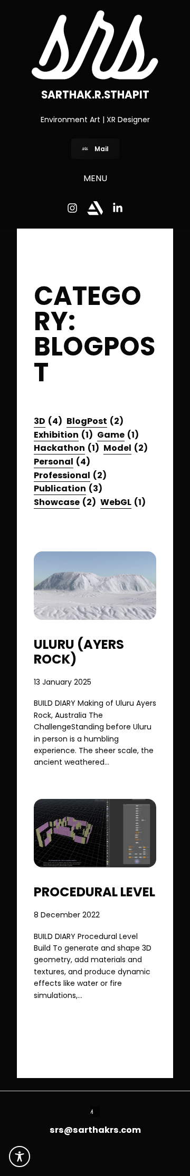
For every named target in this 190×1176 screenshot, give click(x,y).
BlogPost (95, 421)
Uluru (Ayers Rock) (79, 652)
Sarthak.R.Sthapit (95, 94)
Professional (70, 475)
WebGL (123, 502)
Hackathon (66, 448)
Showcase (65, 502)
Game (118, 435)
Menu (95, 178)
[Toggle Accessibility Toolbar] (19, 1156)
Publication (68, 488)
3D (48, 421)
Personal (62, 462)
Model (125, 448)
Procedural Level (94, 892)
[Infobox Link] (95, 1113)
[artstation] (95, 208)
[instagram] (72, 208)
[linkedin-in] (118, 208)
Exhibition (63, 435)
